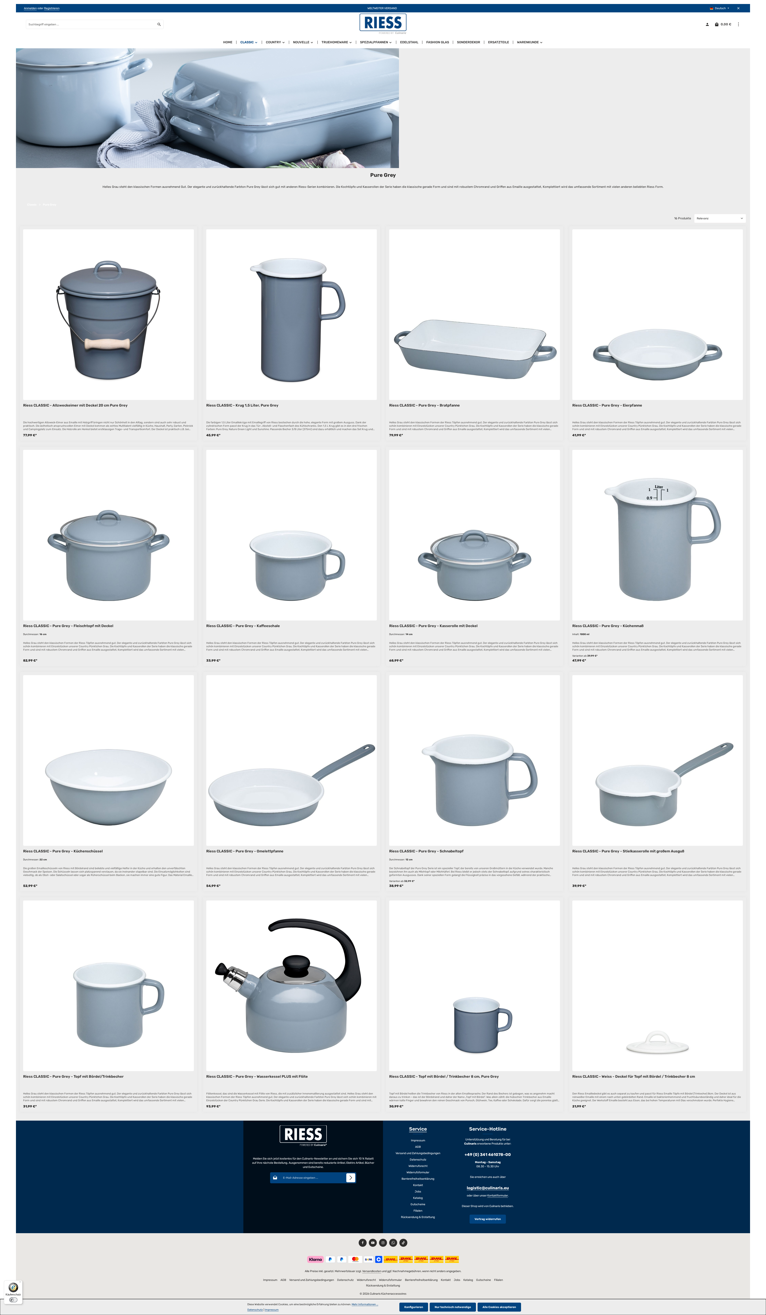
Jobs (418, 1191)
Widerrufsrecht (418, 1166)
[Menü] (20, 1282)
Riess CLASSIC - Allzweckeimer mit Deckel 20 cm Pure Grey (75, 405)
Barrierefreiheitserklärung (418, 1178)
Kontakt (418, 1185)
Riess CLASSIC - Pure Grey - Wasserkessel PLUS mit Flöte (257, 1076)
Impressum (418, 1140)
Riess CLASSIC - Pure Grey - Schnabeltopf (426, 851)
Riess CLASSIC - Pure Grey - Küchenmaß (608, 626)
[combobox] (90, 24)
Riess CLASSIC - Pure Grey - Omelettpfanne (244, 851)
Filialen (418, 1210)
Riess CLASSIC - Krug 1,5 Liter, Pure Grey (242, 405)
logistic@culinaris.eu (488, 1187)
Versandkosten (371, 1271)
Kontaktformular (497, 1195)
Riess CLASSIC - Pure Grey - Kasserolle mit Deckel (433, 626)
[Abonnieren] (350, 1177)
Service (418, 1129)
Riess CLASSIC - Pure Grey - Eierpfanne (607, 405)
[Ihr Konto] (707, 24)
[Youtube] (373, 1243)
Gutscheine (418, 1204)
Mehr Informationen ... (365, 1304)
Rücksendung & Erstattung (418, 1217)
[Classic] (249, 42)
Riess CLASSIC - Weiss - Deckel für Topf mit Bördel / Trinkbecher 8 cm (633, 1076)
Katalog (418, 1198)
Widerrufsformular (418, 1172)
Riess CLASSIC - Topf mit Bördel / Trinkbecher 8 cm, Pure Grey (444, 1076)
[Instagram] (383, 1243)
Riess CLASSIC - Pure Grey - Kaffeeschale (243, 626)
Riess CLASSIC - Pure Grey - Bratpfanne (424, 405)
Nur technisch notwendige (453, 1307)
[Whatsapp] (393, 1243)
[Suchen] (159, 24)
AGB (418, 1147)
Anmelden (30, 8)
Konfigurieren (413, 1307)
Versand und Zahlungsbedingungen (418, 1153)
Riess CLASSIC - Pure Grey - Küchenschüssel (63, 851)
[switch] (13, 1299)
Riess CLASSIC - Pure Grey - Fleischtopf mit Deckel (68, 626)
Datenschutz (418, 1159)
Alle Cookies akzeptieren (499, 1307)
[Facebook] (363, 1243)
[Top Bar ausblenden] (738, 8)
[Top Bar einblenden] (738, 24)
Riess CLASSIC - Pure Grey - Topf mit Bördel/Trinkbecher (73, 1076)
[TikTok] (403, 1243)
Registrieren (51, 8)
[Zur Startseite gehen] (383, 24)
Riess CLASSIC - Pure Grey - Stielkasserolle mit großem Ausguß (628, 851)
